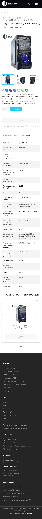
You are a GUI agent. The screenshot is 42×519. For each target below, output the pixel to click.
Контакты (6, 422)
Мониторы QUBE (9, 378)
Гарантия (6, 418)
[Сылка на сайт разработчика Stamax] (29, 513)
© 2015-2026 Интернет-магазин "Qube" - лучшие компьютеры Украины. (21, 510)
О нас (5, 402)
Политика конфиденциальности (15, 425)
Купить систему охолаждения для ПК (17, 500)
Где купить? (7, 412)
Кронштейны (8, 388)
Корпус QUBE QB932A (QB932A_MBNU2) (21, 327)
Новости (6, 405)
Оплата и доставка (10, 415)
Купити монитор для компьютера (15, 493)
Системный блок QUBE (11, 371)
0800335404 (36, 4)
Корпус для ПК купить (11, 490)
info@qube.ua (12, 449)
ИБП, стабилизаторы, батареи (14, 384)
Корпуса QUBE (15, 18)
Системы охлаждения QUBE (13, 381)
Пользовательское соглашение (15, 428)
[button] (5, 314)
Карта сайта (7, 391)
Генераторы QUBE (10, 368)
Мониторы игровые (10, 497)
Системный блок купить (12, 487)
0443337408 (11, 443)
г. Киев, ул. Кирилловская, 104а (18, 446)
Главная (6, 18)
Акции (5, 409)
